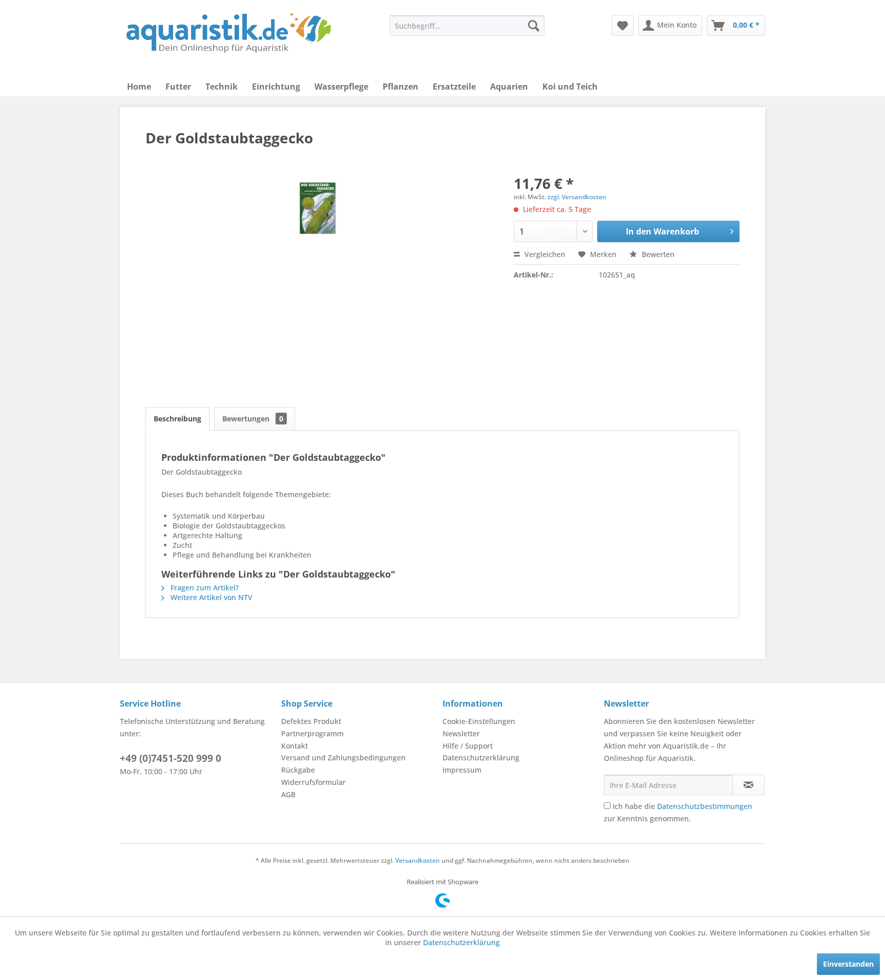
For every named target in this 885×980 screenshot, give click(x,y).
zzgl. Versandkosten (576, 197)
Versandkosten (417, 860)
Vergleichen (543, 254)
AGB (288, 794)
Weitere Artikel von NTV (210, 597)
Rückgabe (298, 770)
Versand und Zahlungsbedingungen (343, 757)
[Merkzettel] (623, 25)
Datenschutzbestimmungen (704, 806)
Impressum (461, 770)
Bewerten (657, 254)
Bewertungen (252, 418)
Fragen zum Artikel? (203, 587)
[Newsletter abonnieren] (748, 785)
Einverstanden (848, 964)
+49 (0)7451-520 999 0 (170, 758)
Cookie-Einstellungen (478, 721)
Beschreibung (177, 418)
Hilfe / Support (467, 746)
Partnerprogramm (312, 733)
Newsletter (461, 733)
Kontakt (294, 746)
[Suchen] (533, 25)
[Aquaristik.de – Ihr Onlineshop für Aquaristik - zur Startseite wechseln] (228, 33)
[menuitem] (467, 25)
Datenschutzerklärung (480, 757)
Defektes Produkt (311, 721)
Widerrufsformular (313, 782)
